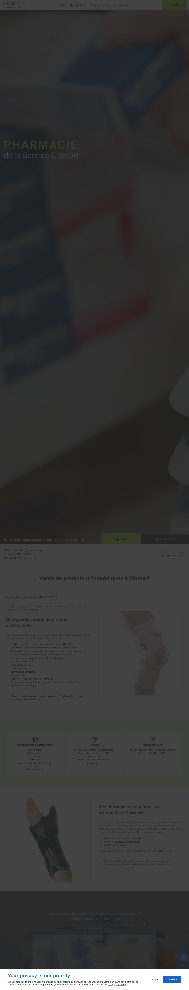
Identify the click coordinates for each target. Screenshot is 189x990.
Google (111, 984)
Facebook (121, 984)
